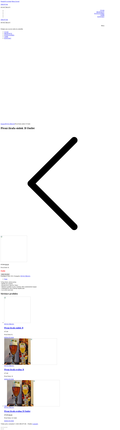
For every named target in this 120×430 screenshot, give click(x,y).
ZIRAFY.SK (4, 4)
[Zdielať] (3, 427)
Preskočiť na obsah (6, 1)
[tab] (54, 279)
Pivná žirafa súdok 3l (13, 328)
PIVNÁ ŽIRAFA (10, 124)
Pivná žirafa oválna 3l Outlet (17, 411)
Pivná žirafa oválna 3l (14, 369)
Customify (35, 424)
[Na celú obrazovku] (5, 427)
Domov (3, 124)
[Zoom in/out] (6, 427)
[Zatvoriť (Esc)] (1, 427)
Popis (5, 279)
